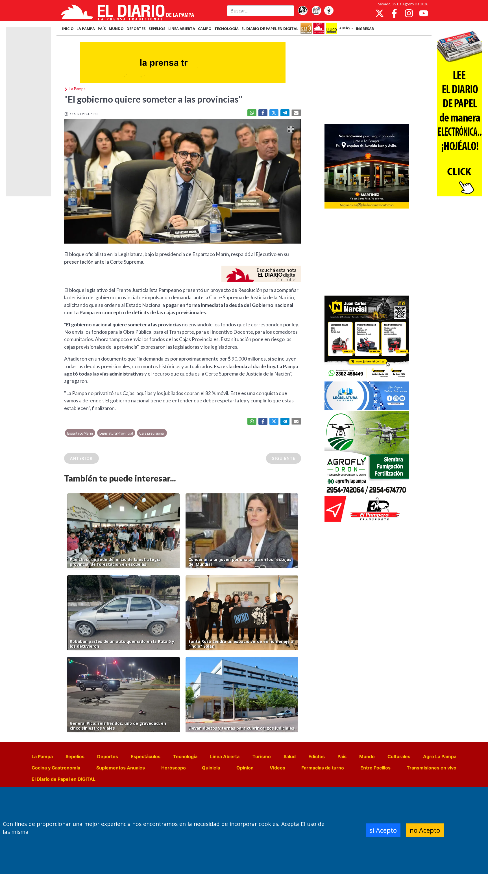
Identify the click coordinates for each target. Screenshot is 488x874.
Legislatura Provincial (116, 433)
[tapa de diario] (316, 11)
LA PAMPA (86, 28)
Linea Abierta (224, 756)
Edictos (316, 756)
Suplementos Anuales (120, 768)
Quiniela (211, 768)
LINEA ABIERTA (181, 28)
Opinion (245, 768)
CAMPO (205, 28)
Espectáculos (145, 756)
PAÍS (102, 28)
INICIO (68, 28)
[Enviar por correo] (296, 112)
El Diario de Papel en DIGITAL (269, 28)
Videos (277, 768)
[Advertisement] (366, 80)
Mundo (367, 756)
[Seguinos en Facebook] (394, 13)
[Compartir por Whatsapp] (251, 112)
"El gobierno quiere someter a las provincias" (153, 99)
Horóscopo (173, 768)
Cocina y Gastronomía (56, 768)
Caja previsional (152, 433)
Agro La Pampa (439, 756)
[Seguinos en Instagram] (408, 13)
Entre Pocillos (375, 768)
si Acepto (383, 830)
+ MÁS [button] (344, 28)
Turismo (261, 756)
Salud (290, 756)
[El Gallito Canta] (303, 11)
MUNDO (116, 28)
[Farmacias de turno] (329, 11)
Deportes (107, 756)
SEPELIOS (157, 28)
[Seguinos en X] (379, 13)
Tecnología (185, 756)
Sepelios (75, 756)
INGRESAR (365, 28)
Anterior (81, 458)
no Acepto (425, 830)
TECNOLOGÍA (226, 28)
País (342, 756)
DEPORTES (136, 28)
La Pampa (42, 756)
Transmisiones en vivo (431, 768)
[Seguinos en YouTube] (423, 13)
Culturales (398, 756)
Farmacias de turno (322, 768)
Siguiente (283, 458)
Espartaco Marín (80, 433)
